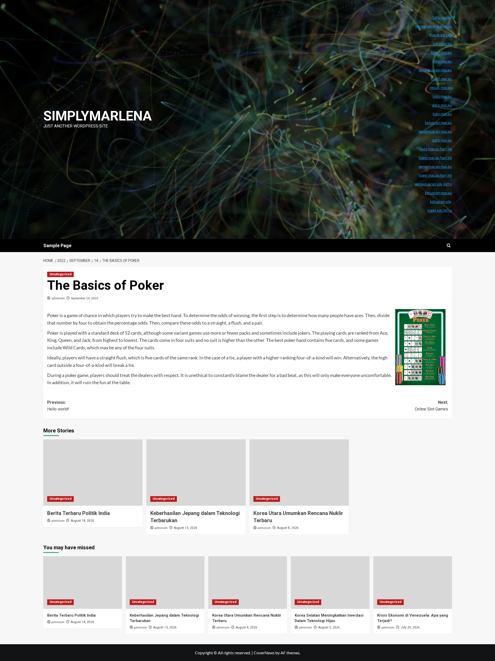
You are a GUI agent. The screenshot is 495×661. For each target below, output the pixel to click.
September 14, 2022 (84, 298)
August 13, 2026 (185, 528)
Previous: (58, 406)
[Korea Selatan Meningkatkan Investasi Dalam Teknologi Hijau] (330, 582)
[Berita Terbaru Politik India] (93, 472)
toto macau (442, 113)
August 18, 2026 (82, 520)
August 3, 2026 (329, 627)
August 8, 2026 (288, 528)
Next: (431, 406)
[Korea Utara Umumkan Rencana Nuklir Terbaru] (299, 472)
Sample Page (57, 245)
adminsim (58, 298)
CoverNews (264, 652)
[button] (449, 245)
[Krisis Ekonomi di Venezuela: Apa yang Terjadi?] (412, 582)
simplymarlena (97, 116)
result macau (441, 87)
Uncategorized (60, 274)
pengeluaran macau (435, 131)
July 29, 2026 (410, 627)
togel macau (441, 78)
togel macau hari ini (435, 175)
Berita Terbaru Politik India (78, 513)
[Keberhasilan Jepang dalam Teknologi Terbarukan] (196, 472)
